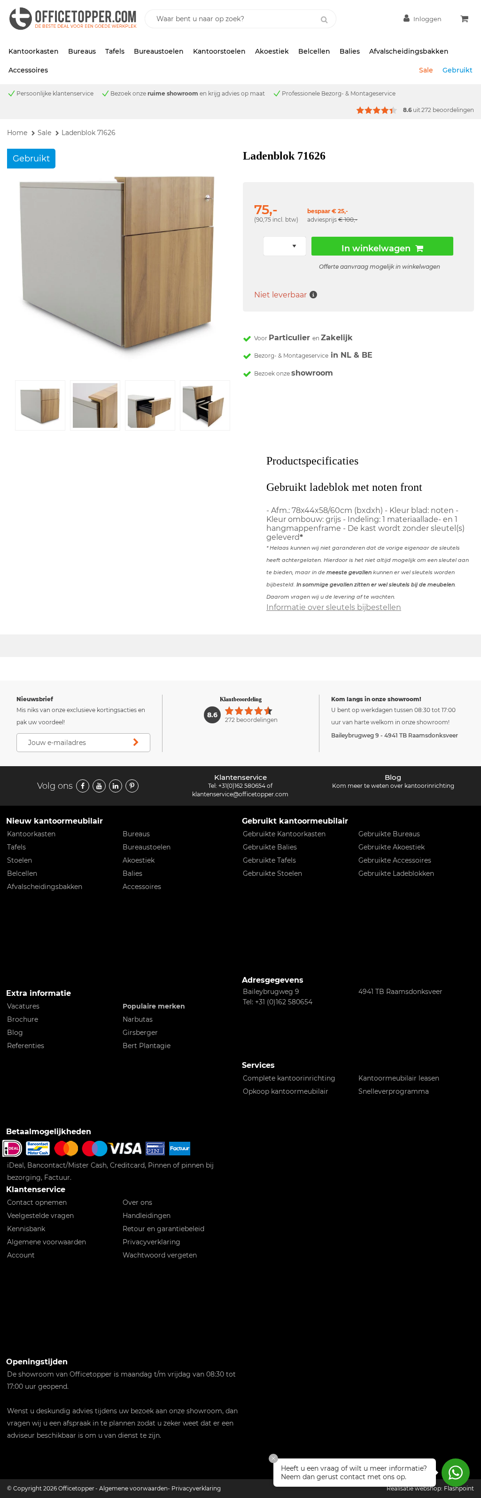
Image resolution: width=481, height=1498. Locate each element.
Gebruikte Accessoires (394, 860)
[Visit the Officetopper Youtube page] (99, 786)
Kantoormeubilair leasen (398, 1078)
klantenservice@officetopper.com (240, 794)
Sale (426, 70)
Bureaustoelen (159, 51)
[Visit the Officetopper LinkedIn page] (115, 786)
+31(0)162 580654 (241, 785)
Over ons (137, 1202)
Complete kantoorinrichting (289, 1078)
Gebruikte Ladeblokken (396, 873)
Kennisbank (26, 1229)
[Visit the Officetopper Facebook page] (82, 786)
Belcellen (314, 51)
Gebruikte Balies (270, 847)
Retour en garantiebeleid (163, 1229)
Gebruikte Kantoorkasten (284, 834)
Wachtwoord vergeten (160, 1255)
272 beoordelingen (447, 109)
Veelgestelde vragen (40, 1215)
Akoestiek (272, 51)
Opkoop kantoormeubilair (285, 1091)
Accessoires (28, 70)
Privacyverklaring (151, 1242)
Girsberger (140, 1032)
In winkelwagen (376, 248)
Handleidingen (147, 1215)
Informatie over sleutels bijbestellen (333, 607)
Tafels (114, 51)
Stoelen (19, 860)
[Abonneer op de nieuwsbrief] (136, 742)
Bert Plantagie (147, 1045)
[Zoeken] (324, 19)
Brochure (22, 1019)
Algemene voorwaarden (46, 1242)
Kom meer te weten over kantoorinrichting (393, 785)
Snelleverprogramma (393, 1091)
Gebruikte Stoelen (272, 873)
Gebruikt (457, 70)
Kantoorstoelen (219, 51)
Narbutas (138, 1019)
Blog (15, 1032)
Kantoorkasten (33, 51)
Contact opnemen (37, 1202)
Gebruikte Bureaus (389, 834)
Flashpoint (459, 1488)
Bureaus (82, 51)
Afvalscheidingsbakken (409, 51)
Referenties (25, 1045)
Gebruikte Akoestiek (391, 847)
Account (21, 1255)
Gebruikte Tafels (269, 860)
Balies (350, 51)
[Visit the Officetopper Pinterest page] (132, 786)
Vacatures (23, 1006)
